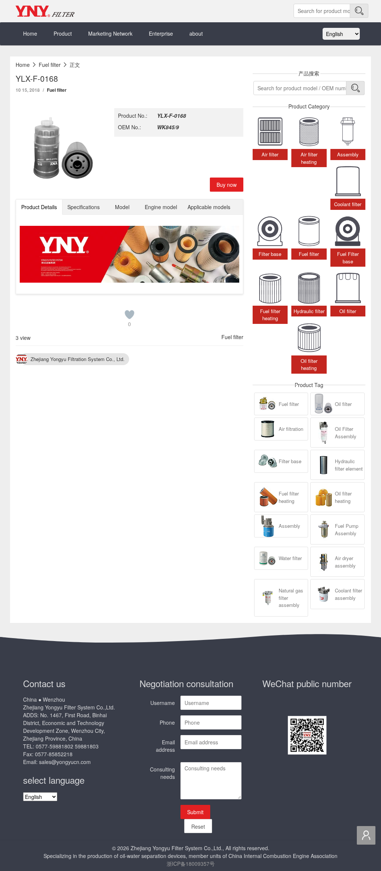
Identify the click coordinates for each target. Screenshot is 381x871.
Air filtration (291, 428)
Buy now (227, 184)
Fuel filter (57, 90)
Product (63, 33)
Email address (165, 745)
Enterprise (161, 33)
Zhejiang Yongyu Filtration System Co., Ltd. (78, 359)
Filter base (290, 461)
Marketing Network (110, 33)
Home (30, 33)
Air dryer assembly (345, 562)
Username (162, 702)
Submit (195, 812)
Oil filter (343, 403)
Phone (167, 722)
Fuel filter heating (289, 497)
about (196, 33)
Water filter (290, 558)
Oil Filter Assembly (345, 432)
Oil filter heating (343, 497)
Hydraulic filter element (349, 465)
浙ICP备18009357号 (191, 863)
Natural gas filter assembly (291, 597)
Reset (198, 826)
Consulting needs (162, 773)
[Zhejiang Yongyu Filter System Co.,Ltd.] (45, 11)
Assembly (289, 525)
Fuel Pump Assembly (346, 529)
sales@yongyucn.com (65, 762)
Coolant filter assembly (348, 594)
